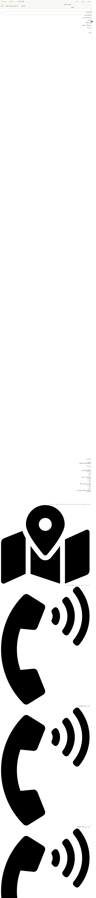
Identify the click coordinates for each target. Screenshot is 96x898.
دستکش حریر (90, 20)
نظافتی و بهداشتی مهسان (88, 25)
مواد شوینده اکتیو (90, 22)
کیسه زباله (91, 32)
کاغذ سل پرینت (90, 27)
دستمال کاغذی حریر (89, 15)
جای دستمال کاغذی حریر (88, 17)
